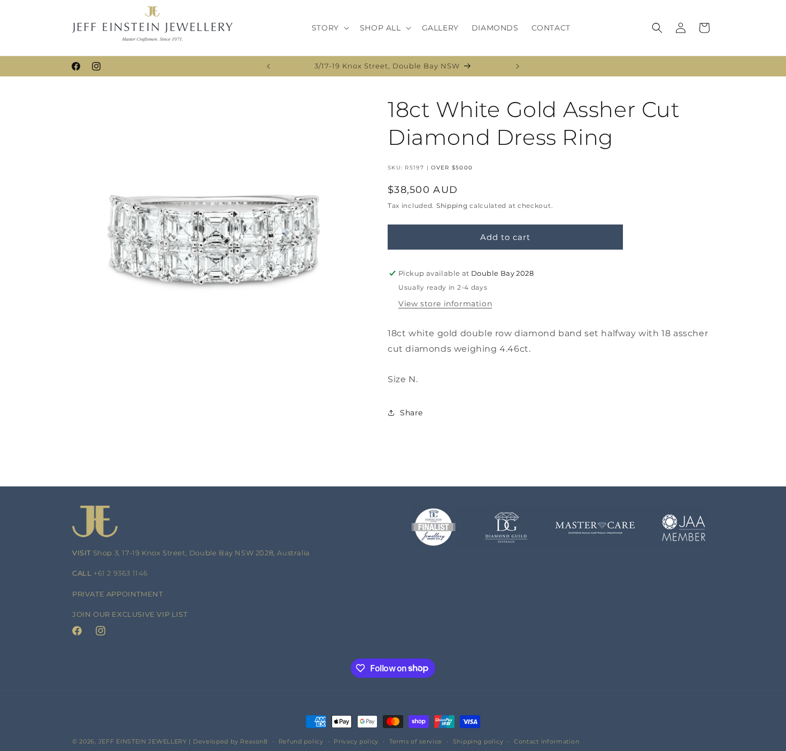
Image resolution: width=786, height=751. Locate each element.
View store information (445, 303)
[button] (329, 28)
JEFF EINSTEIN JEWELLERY (142, 741)
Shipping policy (478, 741)
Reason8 (254, 741)
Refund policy (301, 741)
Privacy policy (356, 741)
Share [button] (411, 412)
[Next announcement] (517, 66)
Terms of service (415, 741)
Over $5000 (452, 167)
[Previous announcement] (268, 66)
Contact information (546, 741)
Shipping (452, 206)
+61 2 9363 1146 (121, 573)
